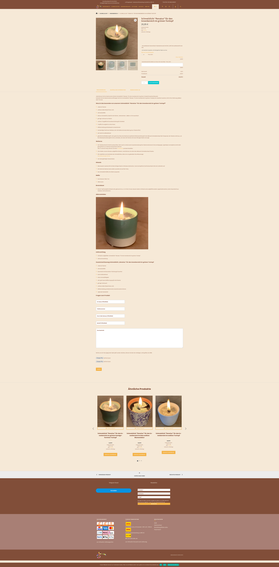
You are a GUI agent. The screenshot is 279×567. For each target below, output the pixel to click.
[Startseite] (99, 6)
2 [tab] (139, 461)
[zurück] (93, 428)
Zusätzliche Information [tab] (118, 90)
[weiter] (186, 428)
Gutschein (134, 6)
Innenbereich (114, 13)
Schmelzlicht (104, 13)
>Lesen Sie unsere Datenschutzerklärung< (157, 502)
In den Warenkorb (153, 82)
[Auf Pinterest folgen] (162, 6)
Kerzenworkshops (125, 6)
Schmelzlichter (115, 6)
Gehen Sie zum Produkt (110, 454)
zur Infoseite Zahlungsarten (105, 542)
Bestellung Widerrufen (161, 527)
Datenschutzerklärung (173, 564)
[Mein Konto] (175, 6)
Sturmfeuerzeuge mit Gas (104, 156)
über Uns (147, 6)
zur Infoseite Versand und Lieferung (136, 542)
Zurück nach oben (139, 476)
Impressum (157, 529)
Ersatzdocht (120, 148)
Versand (144, 30)
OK (161, 564)
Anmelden (114, 490)
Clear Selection (179, 57)
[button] (135, 20)
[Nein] (277, 565)
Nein (165, 564)
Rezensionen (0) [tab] (135, 90)
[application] (122, 223)
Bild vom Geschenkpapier (147, 52)
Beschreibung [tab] (101, 90)
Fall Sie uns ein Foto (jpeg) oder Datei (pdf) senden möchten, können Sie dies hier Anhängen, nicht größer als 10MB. (124, 352)
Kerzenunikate (106, 6)
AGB (155, 523)
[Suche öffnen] (180, 6)
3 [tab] (141, 461)
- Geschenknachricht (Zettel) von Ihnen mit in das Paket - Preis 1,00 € (156, 61)
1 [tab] (138, 461)
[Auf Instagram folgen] (169, 6)
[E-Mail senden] (165, 6)
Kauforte (141, 6)
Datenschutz (158, 525)
